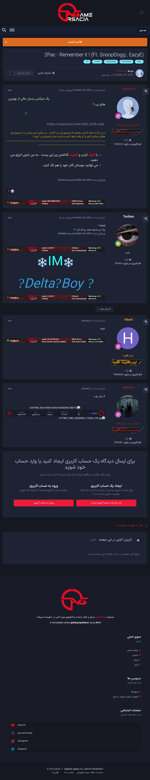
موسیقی (105, 75)
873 (126, 140)
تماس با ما (68, 772)
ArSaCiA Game (71, 769)
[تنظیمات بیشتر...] (10, 90)
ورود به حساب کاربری (44, 503)
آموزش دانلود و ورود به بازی (125, 696)
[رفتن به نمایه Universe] (140, 73)
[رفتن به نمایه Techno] (128, 235)
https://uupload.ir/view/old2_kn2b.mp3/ (75, 124)
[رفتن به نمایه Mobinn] (128, 406)
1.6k (126, 439)
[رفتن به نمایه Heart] (128, 338)
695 (126, 260)
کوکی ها (55, 772)
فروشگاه (134, 692)
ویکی (136, 660)
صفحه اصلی (132, 650)
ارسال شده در (89, 90)
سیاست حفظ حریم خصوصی (90, 772)
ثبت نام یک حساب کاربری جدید (106, 503)
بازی (136, 664)
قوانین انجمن (75, 42)
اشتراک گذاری (45, 73)
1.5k (126, 371)
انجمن (135, 655)
